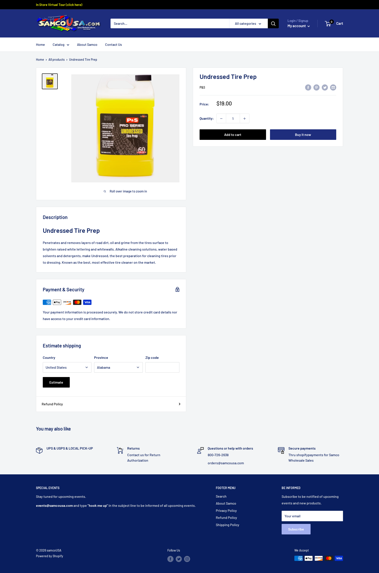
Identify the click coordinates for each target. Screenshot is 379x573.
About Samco (87, 44)
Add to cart (232, 135)
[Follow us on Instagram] (187, 559)
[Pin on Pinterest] (316, 87)
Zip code (152, 357)
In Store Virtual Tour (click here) (59, 5)
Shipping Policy (227, 525)
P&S (202, 87)
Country (49, 357)
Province (101, 357)
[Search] (273, 23)
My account (297, 25)
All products (56, 59)
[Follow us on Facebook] (170, 559)
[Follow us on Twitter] (179, 559)
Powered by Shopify (49, 556)
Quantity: (207, 118)
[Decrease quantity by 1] (221, 118)
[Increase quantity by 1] (244, 118)
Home (40, 44)
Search (221, 496)
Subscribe (296, 529)
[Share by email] (333, 87)
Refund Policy (52, 404)
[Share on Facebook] (308, 87)
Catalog (58, 44)
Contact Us (113, 44)
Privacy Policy (226, 510)
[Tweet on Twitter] (325, 87)
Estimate (56, 382)
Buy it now (303, 135)
